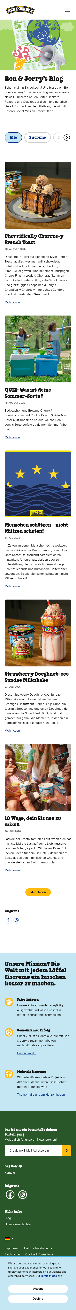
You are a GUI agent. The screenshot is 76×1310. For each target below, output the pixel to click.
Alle (13, 137)
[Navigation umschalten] (67, 9)
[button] (10, 1238)
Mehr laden (38, 892)
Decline (38, 1299)
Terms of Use (49, 1276)
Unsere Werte (26, 1053)
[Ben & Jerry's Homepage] (20, 9)
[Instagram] (16, 920)
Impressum (12, 1248)
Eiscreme (37, 137)
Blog (8, 1218)
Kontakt (10, 1173)
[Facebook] (8, 920)
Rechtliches (13, 1254)
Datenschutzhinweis (38, 1248)
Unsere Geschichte (18, 1224)
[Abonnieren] (66, 1150)
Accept (38, 1289)
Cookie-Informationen (40, 1254)
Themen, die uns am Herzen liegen (41, 1095)
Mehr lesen (12, 302)
